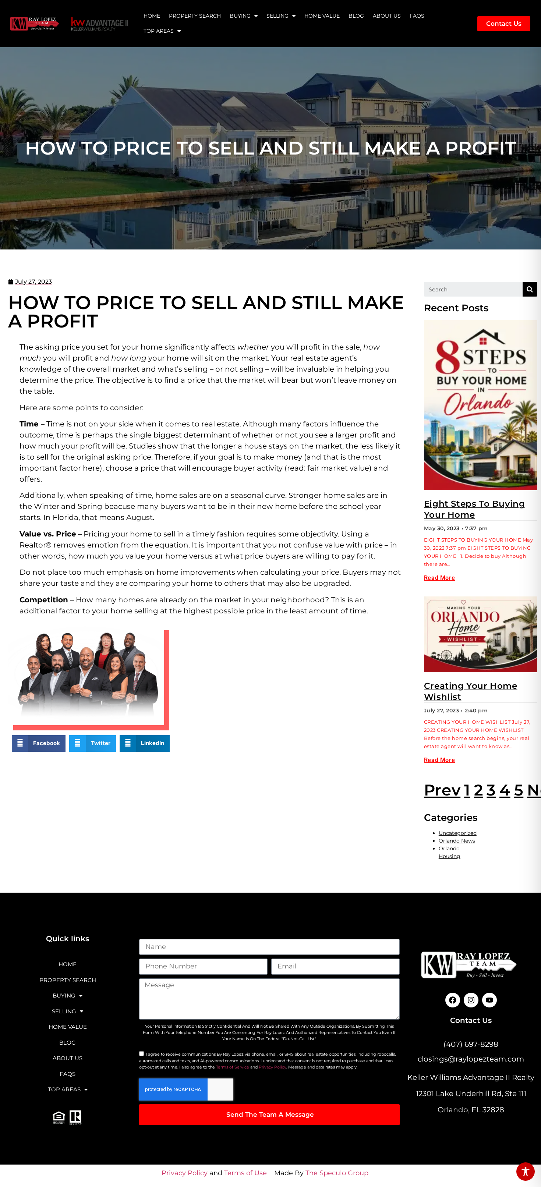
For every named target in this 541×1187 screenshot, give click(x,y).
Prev (442, 790)
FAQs (417, 16)
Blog (356, 16)
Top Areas (159, 31)
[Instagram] (471, 1000)
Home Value (322, 16)
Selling (277, 16)
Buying (240, 16)
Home (152, 16)
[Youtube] (489, 1000)
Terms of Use (245, 1173)
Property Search (195, 16)
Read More (439, 577)
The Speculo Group (336, 1173)
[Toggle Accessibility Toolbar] (525, 1171)
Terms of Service (232, 1067)
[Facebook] (452, 1000)
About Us (387, 16)
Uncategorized (458, 833)
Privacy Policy (272, 1067)
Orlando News (457, 840)
